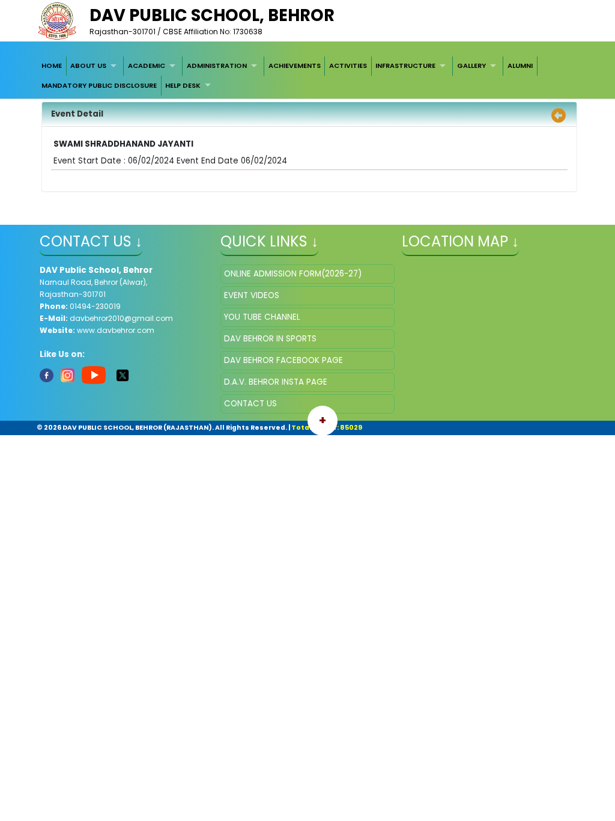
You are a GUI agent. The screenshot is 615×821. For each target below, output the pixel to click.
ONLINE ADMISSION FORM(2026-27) (293, 273)
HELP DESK (183, 85)
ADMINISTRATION (217, 65)
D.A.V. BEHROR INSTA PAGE (275, 382)
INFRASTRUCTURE (405, 65)
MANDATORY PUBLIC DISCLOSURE (99, 85)
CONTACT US (250, 403)
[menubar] (307, 76)
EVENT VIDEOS (251, 295)
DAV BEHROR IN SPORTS (270, 338)
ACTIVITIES (348, 65)
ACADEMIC (146, 65)
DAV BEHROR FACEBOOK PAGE (283, 360)
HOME (51, 65)
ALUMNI (520, 65)
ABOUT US (88, 65)
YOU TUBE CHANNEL (262, 317)
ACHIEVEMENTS (294, 65)
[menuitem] (51, 66)
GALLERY (471, 65)
